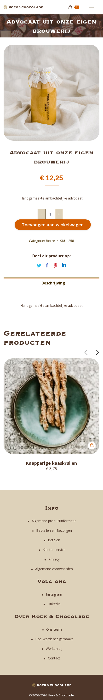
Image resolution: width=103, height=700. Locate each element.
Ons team (54, 629)
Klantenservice (54, 549)
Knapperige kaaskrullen (51, 463)
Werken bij (54, 648)
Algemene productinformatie (54, 521)
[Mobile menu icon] (91, 7)
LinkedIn (54, 604)
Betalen (54, 540)
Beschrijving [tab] (53, 283)
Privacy (54, 559)
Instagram (54, 594)
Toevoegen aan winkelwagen (53, 225)
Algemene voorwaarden (54, 569)
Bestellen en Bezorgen (54, 530)
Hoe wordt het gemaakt (54, 639)
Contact (54, 658)
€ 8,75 (51, 468)
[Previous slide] (86, 352)
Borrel (50, 240)
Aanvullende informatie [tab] (53, 291)
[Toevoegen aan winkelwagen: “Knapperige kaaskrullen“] (92, 445)
